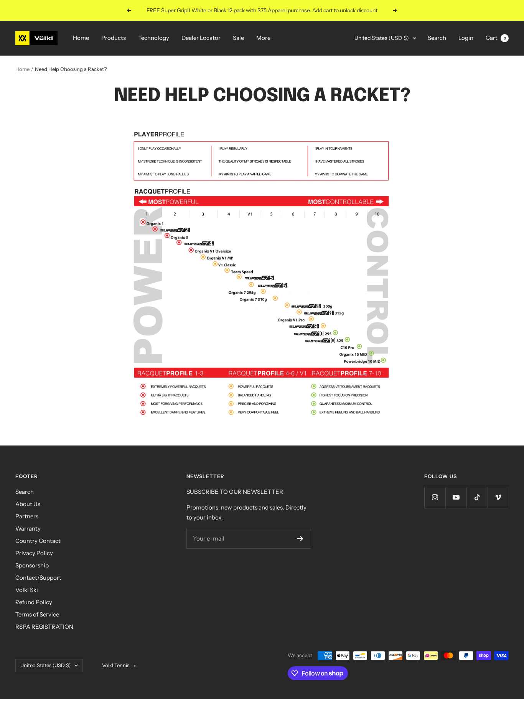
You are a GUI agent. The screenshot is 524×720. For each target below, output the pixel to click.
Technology (153, 37)
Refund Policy (33, 602)
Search (437, 37)
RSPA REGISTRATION (44, 626)
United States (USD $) (381, 38)
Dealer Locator (201, 37)
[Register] (300, 538)
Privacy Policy (34, 553)
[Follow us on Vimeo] (498, 497)
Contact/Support (38, 577)
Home (81, 37)
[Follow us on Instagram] (434, 497)
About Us (27, 504)
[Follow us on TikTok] (477, 497)
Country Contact (38, 540)
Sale (238, 37)
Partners (26, 516)
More (263, 37)
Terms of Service (37, 614)
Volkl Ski (26, 589)
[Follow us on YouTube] (455, 497)
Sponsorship (32, 565)
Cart (496, 37)
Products (113, 37)
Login (465, 37)
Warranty (28, 528)
